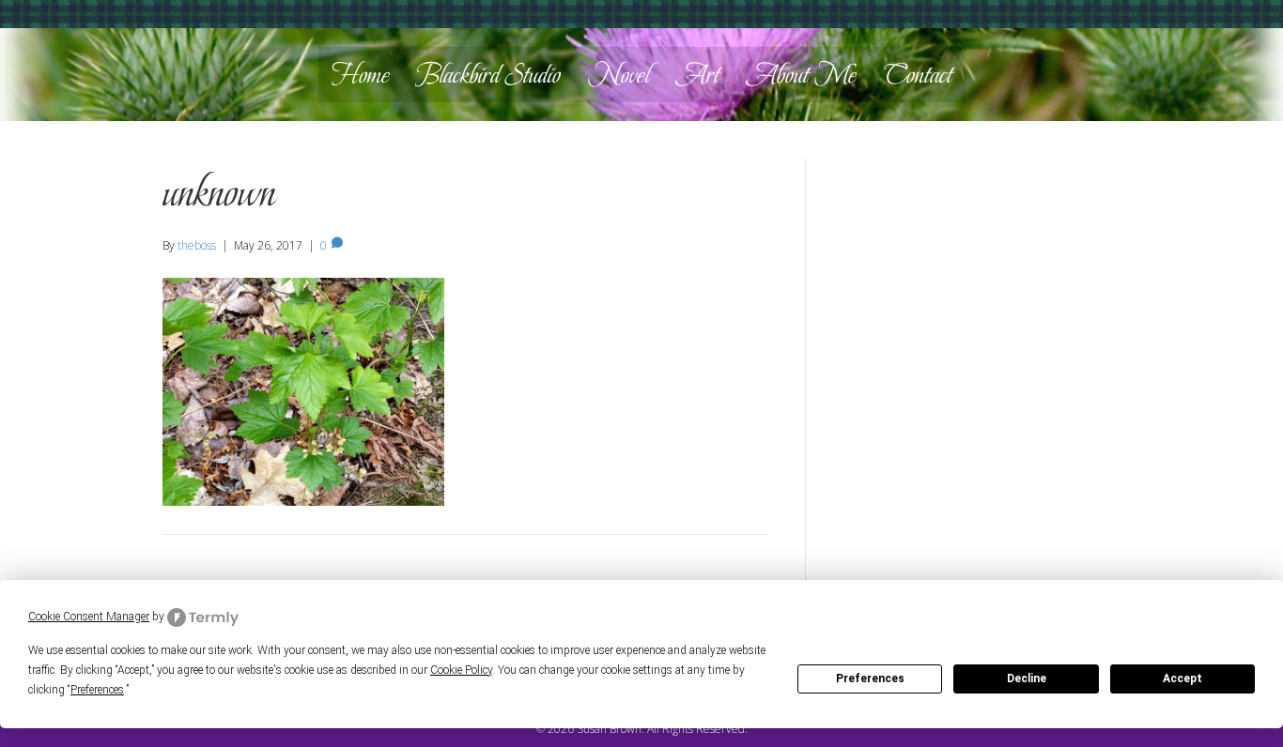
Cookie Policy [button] (461, 670)
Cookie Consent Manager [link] (88, 616)
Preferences (870, 678)
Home (361, 74)
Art (697, 74)
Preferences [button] (97, 689)
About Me (802, 74)
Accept (1182, 678)
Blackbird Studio (489, 74)
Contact (918, 74)
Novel (618, 74)
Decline (1026, 678)
